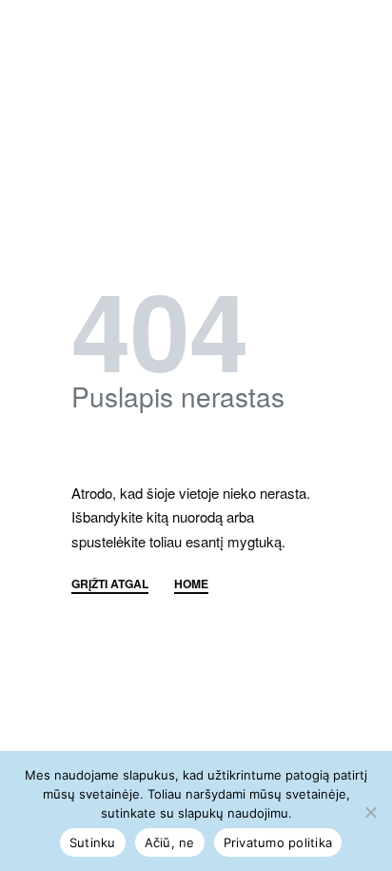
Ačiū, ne (170, 842)
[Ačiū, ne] (370, 809)
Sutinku (92, 842)
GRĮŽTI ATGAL (109, 585)
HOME (191, 585)
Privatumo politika (278, 842)
